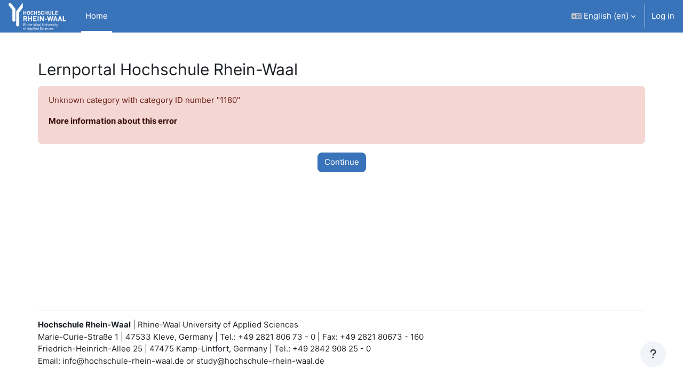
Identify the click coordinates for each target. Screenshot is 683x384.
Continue (341, 162)
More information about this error (113, 121)
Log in (663, 16)
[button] (603, 16)
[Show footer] (653, 354)
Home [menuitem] (96, 16)
